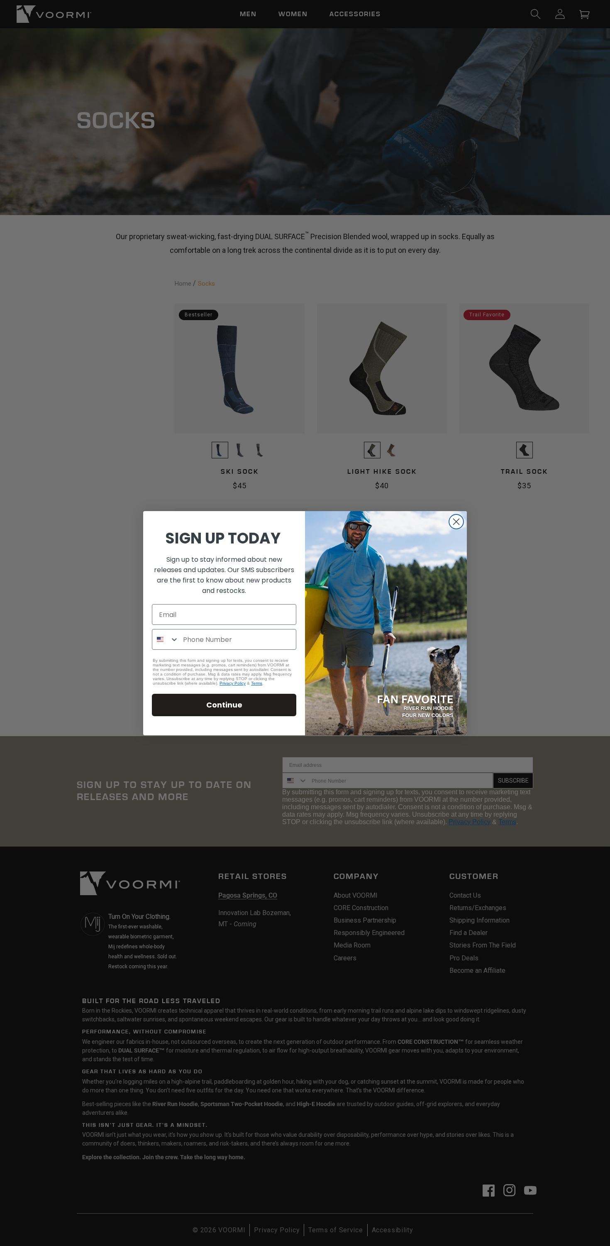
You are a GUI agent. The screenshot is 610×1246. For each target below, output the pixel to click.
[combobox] (165, 639)
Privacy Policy (233, 683)
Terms (256, 683)
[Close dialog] (456, 521)
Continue (224, 705)
